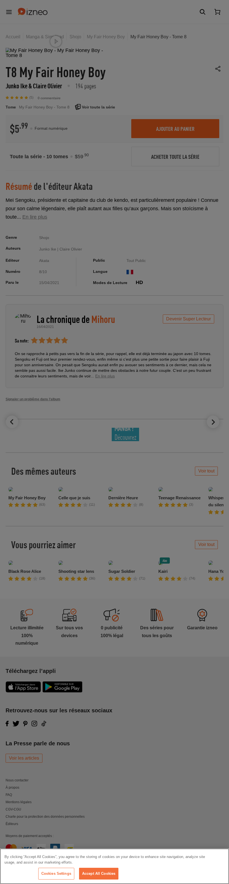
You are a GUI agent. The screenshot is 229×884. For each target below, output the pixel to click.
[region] (114, 866)
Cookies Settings (56, 873)
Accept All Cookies (98, 873)
